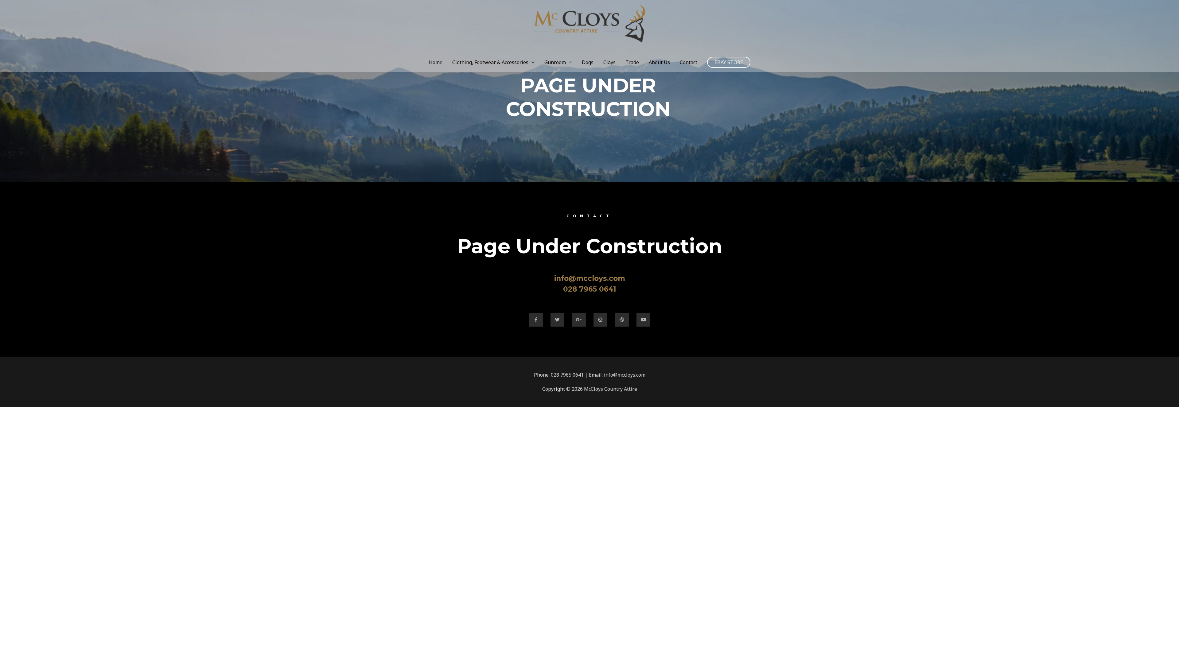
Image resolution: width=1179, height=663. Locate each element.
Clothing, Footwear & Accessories (490, 62)
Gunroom (555, 62)
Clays (609, 62)
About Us (659, 62)
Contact (688, 62)
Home (435, 62)
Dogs (587, 62)
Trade (632, 62)
